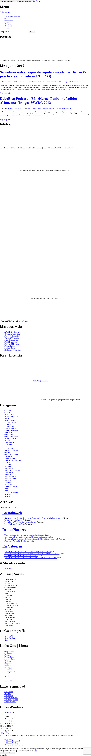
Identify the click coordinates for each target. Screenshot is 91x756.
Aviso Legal (8, 739)
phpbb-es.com (9, 615)
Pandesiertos (8, 611)
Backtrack (8, 653)
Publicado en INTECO (57, 82)
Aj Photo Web (9, 636)
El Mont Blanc (9, 348)
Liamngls (7, 599)
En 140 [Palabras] (10, 422)
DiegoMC (8, 589)
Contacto (7, 24)
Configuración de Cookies (13, 745)
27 (6, 731)
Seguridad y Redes (11, 700)
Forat (6, 593)
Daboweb (7, 694)
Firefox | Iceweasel (11, 430)
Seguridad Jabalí (10, 621)
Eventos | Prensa (10, 428)
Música (7, 446)
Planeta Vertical (9, 617)
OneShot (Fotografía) (11, 338)
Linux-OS (8, 673)
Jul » (7, 733)
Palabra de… (9, 456)
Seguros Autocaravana (12, 623)
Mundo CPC (8, 607)
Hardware (7, 440)
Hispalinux (8, 663)
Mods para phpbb (10, 603)
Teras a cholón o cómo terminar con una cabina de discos (24, 535)
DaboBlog (36, 1)
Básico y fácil (9, 581)
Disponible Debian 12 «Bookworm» (17, 541)
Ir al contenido (5, 12)
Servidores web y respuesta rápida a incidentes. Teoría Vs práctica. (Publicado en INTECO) (43, 74)
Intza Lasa (8, 595)
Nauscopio (8, 609)
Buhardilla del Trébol (11, 585)
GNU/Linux (28, 82)
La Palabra (8, 444)
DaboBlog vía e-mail (40, 381)
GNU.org (7, 661)
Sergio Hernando (10, 702)
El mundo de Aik (10, 591)
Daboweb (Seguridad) (12, 336)
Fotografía (8, 432)
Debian (7, 418)
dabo (20, 82)
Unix (6, 488)
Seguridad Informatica (71, 82)
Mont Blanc (8, 569)
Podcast (7, 22)
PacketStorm (8, 696)
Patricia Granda (9, 613)
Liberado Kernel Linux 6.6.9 (14, 524)
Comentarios (8, 26)
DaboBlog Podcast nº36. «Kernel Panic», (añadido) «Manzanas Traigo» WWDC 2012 (38, 100)
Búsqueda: (3, 32)
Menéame (7, 601)
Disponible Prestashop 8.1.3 (14, 520)
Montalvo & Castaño (11, 605)
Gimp (6, 640)
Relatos (7, 462)
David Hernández (10, 342)
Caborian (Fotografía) (12, 334)
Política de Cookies (11, 743)
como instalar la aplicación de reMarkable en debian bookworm (26, 537)
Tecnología (8, 484)
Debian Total (9, 657)
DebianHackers (9, 346)
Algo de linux (9, 651)
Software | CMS (10, 478)
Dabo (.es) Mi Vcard (11, 344)
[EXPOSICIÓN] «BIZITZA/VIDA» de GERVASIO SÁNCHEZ (27, 552)
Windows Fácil (9, 712)
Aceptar (11, 753)
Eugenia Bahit (9, 659)
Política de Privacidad (12, 741)
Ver (36, 751)
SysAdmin (8, 482)
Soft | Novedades (10, 476)
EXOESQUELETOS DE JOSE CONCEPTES (21, 556)
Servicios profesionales (12, 16)
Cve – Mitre (8, 692)
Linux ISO (8, 669)
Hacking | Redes (37, 82)
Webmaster (8, 494)
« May (2, 733)
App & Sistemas (10, 579)
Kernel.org (8, 667)
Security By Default (11, 698)
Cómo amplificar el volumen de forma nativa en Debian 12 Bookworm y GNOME (33, 539)
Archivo (7, 18)
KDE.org (7, 665)
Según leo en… (9, 468)
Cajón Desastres (10, 587)
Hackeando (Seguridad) (12, 350)
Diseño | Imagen (10, 420)
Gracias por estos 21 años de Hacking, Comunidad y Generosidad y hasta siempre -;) (34, 518)
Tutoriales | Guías (10, 486)
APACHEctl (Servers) (12, 332)
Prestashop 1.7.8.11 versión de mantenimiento (20, 522)
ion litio (7, 597)
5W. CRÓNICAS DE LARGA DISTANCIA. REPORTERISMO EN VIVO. (31, 554)
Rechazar (4, 753)
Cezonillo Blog (9, 638)
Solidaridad (8, 480)
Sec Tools (7, 466)
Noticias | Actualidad (11, 450)
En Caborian (12, 546)
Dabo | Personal (37, 108)
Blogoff (7, 583)
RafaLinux (8, 679)
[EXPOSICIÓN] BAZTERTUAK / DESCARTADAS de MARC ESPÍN (30, 558)
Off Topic (7, 452)
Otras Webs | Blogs (11, 454)
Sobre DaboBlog (10, 474)
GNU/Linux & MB (67, 108)
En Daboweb (12, 513)
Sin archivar (8, 472)
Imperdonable (9, 442)
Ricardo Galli (9, 619)
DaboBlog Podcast (48, 108)
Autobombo (8, 20)
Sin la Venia (8, 625)
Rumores (7, 464)
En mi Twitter (9, 426)
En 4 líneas (8, 424)
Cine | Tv (7, 412)
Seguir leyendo (5, 93)
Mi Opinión (46, 82)
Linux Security (9, 671)
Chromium (8, 410)
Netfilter (7, 677)
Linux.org (7, 675)
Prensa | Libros (9, 458)
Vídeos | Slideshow (11, 492)
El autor (7, 28)
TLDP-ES (8, 681)
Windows (7, 496)
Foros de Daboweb (11, 340)
